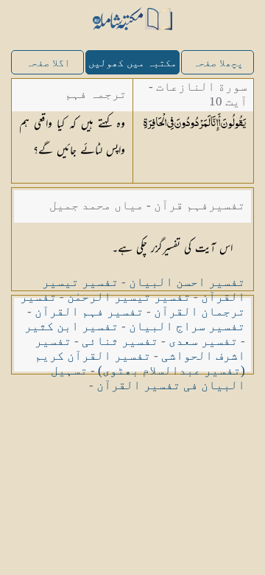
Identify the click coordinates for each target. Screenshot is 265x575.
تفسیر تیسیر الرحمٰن (129, 297)
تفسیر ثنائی (120, 341)
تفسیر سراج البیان (187, 326)
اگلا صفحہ (48, 63)
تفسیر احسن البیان (187, 282)
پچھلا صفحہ (218, 63)
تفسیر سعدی (203, 341)
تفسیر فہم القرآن (89, 311)
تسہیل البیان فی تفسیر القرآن (148, 377)
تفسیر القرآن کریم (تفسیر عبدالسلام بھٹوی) (140, 363)
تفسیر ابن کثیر (71, 326)
